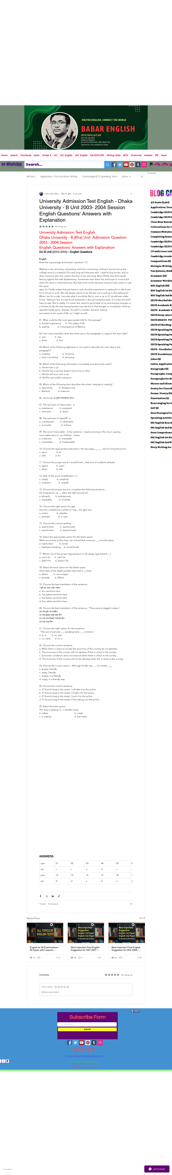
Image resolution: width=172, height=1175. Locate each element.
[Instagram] (144, 164)
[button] (142, 176)
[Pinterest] (132, 164)
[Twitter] (119, 164)
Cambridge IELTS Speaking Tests (99, 176)
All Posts (31, 176)
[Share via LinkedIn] (53, 896)
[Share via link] (59, 896)
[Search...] (107, 164)
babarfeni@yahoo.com (89, 1056)
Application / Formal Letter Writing (58, 176)
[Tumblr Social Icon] (138, 164)
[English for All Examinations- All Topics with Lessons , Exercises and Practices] (45, 932)
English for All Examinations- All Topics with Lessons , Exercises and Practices (44, 948)
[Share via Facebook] (40, 896)
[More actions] (130, 193)
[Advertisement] (75, 17)
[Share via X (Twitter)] (46, 896)
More (125, 176)
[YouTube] (126, 164)
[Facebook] (113, 164)
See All (142, 917)
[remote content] (85, 746)
